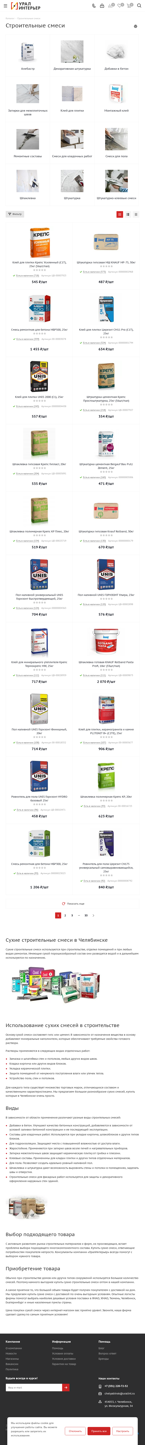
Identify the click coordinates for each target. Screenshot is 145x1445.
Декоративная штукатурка (72, 68)
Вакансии (12, 1364)
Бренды (104, 1358)
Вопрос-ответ (107, 1353)
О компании (14, 1348)
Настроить (122, 1431)
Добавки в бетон (116, 68)
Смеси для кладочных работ (72, 156)
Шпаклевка (28, 198)
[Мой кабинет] (102, 6)
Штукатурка (72, 198)
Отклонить (75, 1431)
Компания (13, 1341)
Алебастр (28, 68)
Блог (101, 1348)
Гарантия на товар (64, 1364)
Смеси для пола (117, 156)
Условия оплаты (62, 1353)
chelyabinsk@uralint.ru (120, 1393)
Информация (61, 1341)
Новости (11, 1353)
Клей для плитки (72, 110)
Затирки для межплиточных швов (28, 112)
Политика (12, 1369)
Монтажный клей (116, 110)
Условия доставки (64, 1358)
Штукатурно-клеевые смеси (116, 198)
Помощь (57, 1348)
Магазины (12, 1358)
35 (86, 915)
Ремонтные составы (28, 156)
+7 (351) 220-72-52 (116, 1386)
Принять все (99, 1431)
